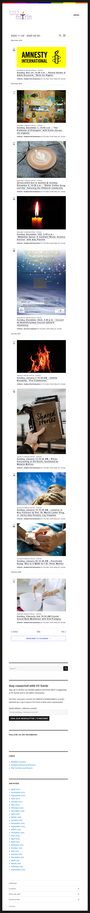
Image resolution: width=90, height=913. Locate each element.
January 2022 (17, 802)
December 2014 (17, 832)
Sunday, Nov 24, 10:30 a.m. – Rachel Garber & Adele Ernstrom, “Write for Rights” (41, 73)
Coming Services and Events (23, 765)
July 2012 (15, 851)
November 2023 (18, 792)
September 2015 (18, 826)
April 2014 (15, 839)
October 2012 (16, 848)
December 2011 (17, 857)
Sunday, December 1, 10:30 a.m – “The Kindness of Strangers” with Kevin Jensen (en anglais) (39, 130)
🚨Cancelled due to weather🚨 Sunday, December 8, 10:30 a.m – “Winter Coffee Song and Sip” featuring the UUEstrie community (41, 185)
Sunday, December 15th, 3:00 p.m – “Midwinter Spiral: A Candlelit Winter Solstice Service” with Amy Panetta (41, 237)
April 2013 (15, 842)
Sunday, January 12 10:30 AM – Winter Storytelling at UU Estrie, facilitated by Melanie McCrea (37, 461)
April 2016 (15, 814)
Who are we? (14, 894)
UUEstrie (12, 906)
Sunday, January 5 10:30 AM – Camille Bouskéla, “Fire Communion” (37, 379)
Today (38, 631)
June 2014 (15, 836)
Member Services (18, 762)
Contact (12, 889)
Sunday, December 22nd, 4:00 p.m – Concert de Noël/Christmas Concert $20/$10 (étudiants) (40, 322)
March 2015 (16, 829)
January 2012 (16, 854)
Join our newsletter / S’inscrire (29, 718)
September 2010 (18, 870)
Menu (76, 15)
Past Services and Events (21, 768)
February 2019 (17, 808)
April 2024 (15, 789)
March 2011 (16, 863)
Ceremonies (14, 899)
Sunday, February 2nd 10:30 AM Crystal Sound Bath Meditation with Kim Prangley (39, 617)
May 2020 (15, 805)
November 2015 (18, 823)
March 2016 (16, 817)
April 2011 (15, 860)
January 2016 (16, 820)
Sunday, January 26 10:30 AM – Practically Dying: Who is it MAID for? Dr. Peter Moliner (40, 562)
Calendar (13, 883)
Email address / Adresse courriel (23, 708)
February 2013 (17, 845)
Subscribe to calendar (37, 638)
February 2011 (17, 866)
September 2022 (18, 795)
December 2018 (17, 811)
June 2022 (15, 798)
